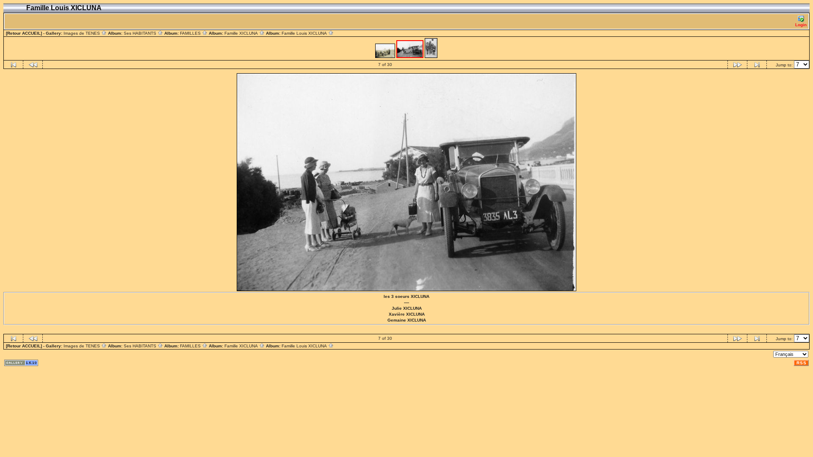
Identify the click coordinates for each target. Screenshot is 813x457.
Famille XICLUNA (241, 33)
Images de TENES (82, 33)
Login (801, 24)
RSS (801, 363)
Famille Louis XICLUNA (305, 33)
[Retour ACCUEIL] (24, 33)
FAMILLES (191, 33)
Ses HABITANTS (141, 33)
